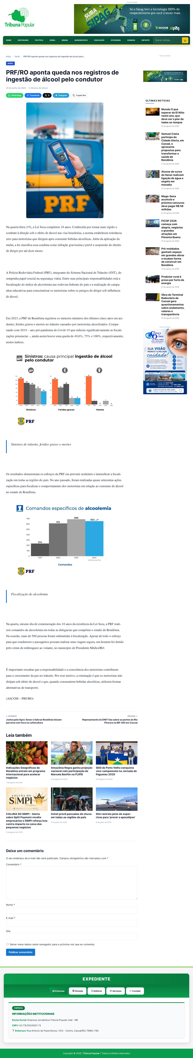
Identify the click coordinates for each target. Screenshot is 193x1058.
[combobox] (167, 40)
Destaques (23, 40)
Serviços (117, 991)
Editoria (97, 991)
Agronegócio (81, 40)
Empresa (59, 991)
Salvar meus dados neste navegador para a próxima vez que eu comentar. (52, 944)
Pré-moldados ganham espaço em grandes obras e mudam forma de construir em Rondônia (172, 257)
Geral (52, 40)
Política (39, 40)
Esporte (146, 40)
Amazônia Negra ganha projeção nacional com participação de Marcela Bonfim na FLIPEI (71, 771)
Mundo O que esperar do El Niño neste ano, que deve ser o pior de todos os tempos (172, 116)
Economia (116, 40)
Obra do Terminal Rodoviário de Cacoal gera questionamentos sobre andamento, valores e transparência (172, 304)
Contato (136, 991)
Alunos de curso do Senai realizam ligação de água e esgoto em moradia (172, 178)
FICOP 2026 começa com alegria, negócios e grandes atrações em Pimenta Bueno (172, 229)
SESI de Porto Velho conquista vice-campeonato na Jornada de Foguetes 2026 (116, 771)
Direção (79, 991)
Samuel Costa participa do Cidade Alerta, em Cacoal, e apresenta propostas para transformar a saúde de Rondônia (172, 147)
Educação (99, 40)
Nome (10, 904)
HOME (8, 40)
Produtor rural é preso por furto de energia (172, 280)
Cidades (131, 40)
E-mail (10, 918)
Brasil (65, 40)
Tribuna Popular (91, 1053)
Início (8, 56)
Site (8, 931)
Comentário (13, 864)
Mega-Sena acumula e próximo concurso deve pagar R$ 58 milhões (172, 203)
